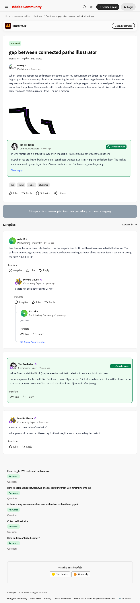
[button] (6, 7)
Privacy (47, 598)
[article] (70, 255)
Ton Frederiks (27, 144)
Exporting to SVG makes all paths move (28, 470)
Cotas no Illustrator (17, 521)
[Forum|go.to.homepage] (27, 7)
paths (21, 184)
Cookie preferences (62, 598)
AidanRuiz (22, 239)
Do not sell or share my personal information (94, 598)
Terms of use (35, 598)
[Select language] (92, 7)
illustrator (43, 184)
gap (12, 184)
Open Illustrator (123, 25)
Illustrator (38, 16)
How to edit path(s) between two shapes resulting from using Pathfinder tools (49, 487)
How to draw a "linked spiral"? (23, 537)
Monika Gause (31, 279)
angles (31, 184)
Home (8, 16)
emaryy (21, 65)
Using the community (17, 598)
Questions (50, 16)
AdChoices (126, 598)
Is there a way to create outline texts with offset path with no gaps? (42, 504)
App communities (22, 16)
